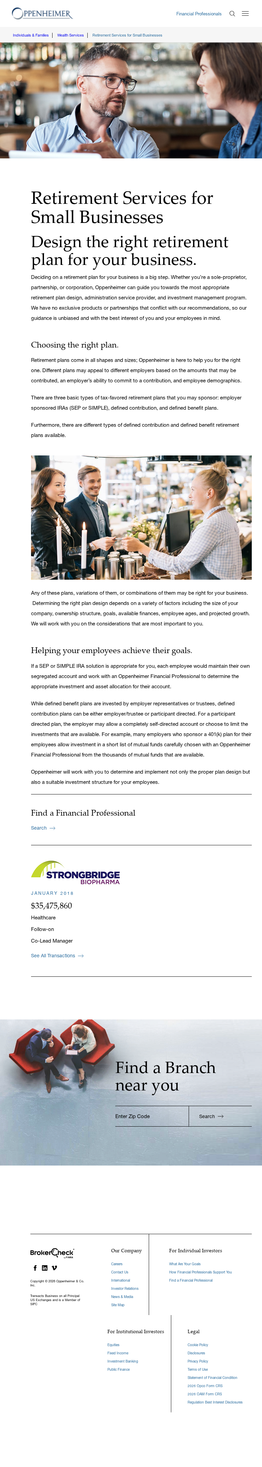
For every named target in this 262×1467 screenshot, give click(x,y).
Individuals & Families (31, 35)
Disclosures (196, 1353)
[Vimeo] (54, 1268)
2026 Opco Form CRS (205, 1386)
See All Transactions (53, 956)
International (120, 1280)
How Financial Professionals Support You (200, 1272)
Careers (116, 1264)
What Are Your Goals (185, 1264)
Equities (113, 1345)
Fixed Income (117, 1353)
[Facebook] (35, 1268)
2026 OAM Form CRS (205, 1394)
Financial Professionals (199, 13)
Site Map (118, 1305)
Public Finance (118, 1369)
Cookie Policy (198, 1345)
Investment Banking (122, 1361)
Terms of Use (198, 1369)
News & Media (122, 1297)
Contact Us (119, 1272)
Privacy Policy (198, 1361)
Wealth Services (70, 35)
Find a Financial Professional (191, 1280)
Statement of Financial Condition (212, 1378)
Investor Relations (125, 1288)
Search (39, 828)
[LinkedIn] (44, 1268)
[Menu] (245, 13)
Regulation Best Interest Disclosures (215, 1402)
